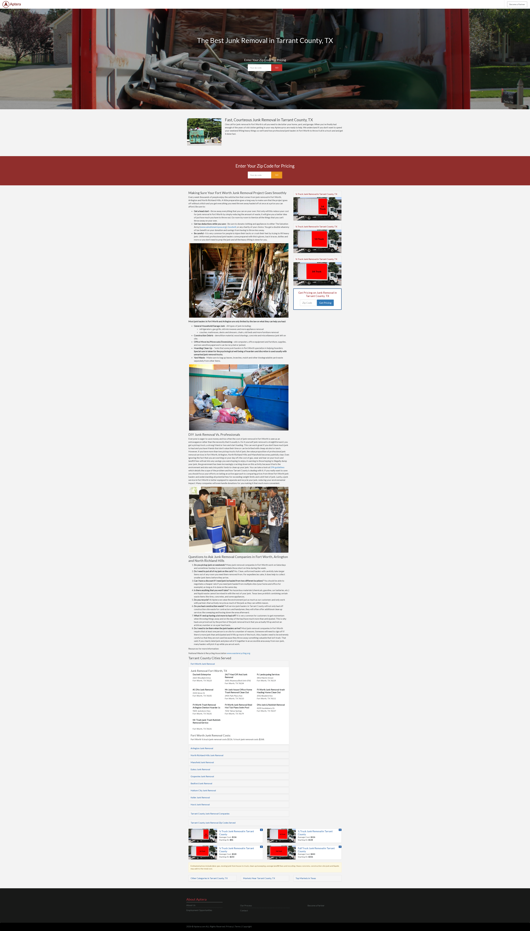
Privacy (229, 926)
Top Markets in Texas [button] (306, 878)
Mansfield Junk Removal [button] (202, 762)
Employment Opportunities (199, 910)
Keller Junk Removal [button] (200, 797)
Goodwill (231, 227)
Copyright (247, 926)
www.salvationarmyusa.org (213, 227)
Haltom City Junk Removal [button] (203, 790)
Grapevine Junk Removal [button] (202, 776)
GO (276, 67)
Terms (238, 926)
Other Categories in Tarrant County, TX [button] (209, 878)
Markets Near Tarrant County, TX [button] (259, 878)
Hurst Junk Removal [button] (200, 804)
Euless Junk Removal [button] (200, 769)
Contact (244, 910)
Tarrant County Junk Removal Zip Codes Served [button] (213, 822)
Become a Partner (517, 4)
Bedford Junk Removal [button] (201, 783)
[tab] (239, 664)
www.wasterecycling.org (238, 653)
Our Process (246, 905)
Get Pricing (325, 302)
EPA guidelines (277, 467)
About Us (190, 905)
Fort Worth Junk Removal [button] (203, 663)
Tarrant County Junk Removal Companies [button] (210, 813)
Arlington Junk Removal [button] (202, 748)
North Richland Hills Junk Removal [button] (207, 755)
